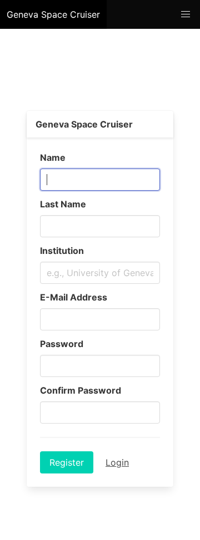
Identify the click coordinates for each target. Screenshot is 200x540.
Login (117, 462)
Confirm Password (80, 390)
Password (61, 343)
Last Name (63, 204)
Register (66, 462)
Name (53, 157)
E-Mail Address (73, 297)
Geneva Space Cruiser (53, 14)
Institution (62, 250)
